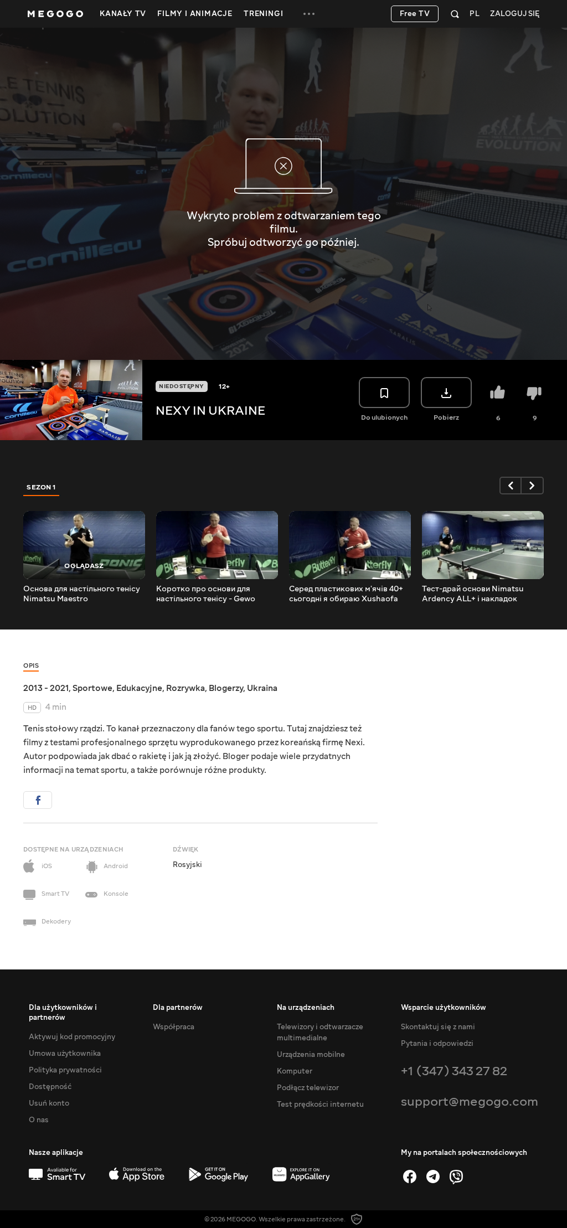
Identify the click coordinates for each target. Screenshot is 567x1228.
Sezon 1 (41, 487)
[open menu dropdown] (309, 14)
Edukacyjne (139, 688)
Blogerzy (226, 688)
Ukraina (262, 688)
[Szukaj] (454, 14)
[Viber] (456, 1176)
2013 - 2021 (46, 688)
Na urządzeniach (305, 1008)
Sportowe (92, 688)
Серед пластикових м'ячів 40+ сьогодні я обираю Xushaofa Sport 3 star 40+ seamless (346, 594)
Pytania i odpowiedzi (437, 1044)
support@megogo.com (469, 1101)
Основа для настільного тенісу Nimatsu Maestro (81, 594)
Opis (31, 666)
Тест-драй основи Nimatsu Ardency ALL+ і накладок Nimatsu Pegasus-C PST (473, 594)
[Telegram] (433, 1176)
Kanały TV (123, 14)
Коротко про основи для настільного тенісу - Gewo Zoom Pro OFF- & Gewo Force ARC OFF (211, 594)
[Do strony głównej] (55, 14)
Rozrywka (185, 688)
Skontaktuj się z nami (438, 1027)
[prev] (510, 485)
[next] (533, 485)
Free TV (415, 14)
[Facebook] (410, 1176)
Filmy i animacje (195, 14)
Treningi (263, 14)
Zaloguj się (514, 14)
